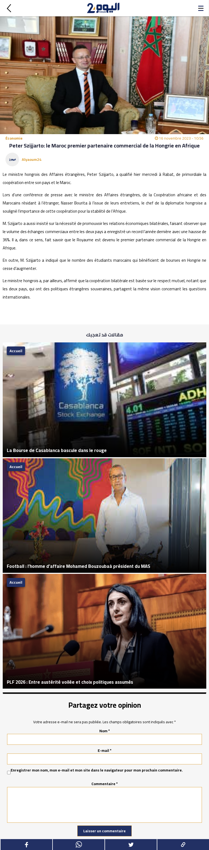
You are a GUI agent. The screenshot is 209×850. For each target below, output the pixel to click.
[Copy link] (183, 844)
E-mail (105, 750)
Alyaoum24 (31, 159)
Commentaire (104, 784)
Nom (104, 731)
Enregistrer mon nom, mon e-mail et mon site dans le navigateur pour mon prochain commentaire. (97, 770)
